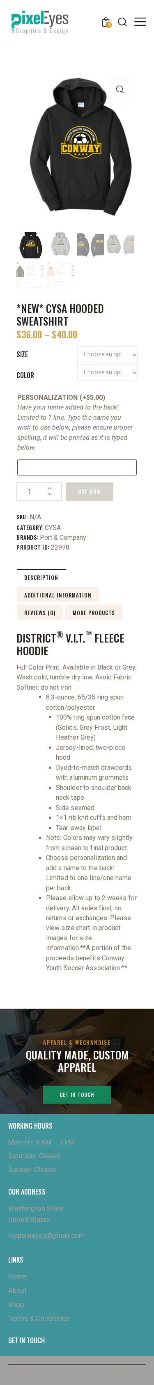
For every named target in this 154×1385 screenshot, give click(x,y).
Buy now (89, 491)
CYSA (53, 528)
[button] (119, 89)
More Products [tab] (94, 613)
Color (25, 375)
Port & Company (63, 537)
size (22, 354)
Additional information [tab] (58, 595)
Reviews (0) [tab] (39, 613)
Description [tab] (41, 577)
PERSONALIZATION (61, 397)
